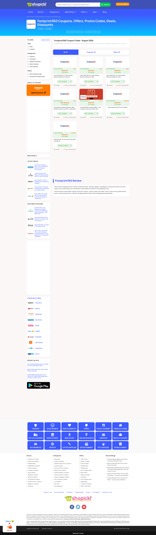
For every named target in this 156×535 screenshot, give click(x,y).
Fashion (41, 29)
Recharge (57, 459)
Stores (40, 12)
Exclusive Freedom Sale (37, 76)
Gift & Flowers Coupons (60, 479)
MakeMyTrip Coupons (34, 466)
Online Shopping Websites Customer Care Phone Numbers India (37, 364)
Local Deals (57, 481)
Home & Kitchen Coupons (61, 475)
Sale (94, 12)
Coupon (32, 49)
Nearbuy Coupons (33, 475)
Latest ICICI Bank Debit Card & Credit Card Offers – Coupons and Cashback (117, 474)
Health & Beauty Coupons (61, 472)
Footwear (48, 29)
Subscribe (79, 492)
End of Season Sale (36, 74)
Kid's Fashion (34, 66)
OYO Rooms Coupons (34, 479)
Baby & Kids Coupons (60, 470)
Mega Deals (84, 481)
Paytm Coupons (32, 468)
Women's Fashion (35, 61)
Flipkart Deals (31, 463)
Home (30, 12)
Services (56, 484)
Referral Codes (85, 461)
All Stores (30, 486)
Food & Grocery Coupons (61, 468)
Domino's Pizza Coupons (35, 481)
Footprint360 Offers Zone (92, 31)
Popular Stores (34, 298)
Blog (104, 12)
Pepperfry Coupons (33, 484)
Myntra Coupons (32, 477)
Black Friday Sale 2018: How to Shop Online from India (37, 370)
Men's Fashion (34, 64)
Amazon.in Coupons (33, 459)
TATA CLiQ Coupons (33, 461)
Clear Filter (45, 40)
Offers (83, 12)
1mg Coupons (31, 472)
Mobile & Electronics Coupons (62, 463)
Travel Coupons (58, 466)
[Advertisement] (91, 165)
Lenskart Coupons (33, 470)
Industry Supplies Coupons (61, 477)
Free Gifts (83, 477)
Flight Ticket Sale (85, 486)
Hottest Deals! (122, 4)
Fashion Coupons (59, 461)
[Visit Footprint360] (31, 24)
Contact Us (107, 492)
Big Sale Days (84, 466)
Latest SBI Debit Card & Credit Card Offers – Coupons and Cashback (117, 478)
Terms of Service (33, 528)
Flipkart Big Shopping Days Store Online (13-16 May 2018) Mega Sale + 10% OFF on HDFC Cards (37, 376)
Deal (31, 46)
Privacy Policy (47, 528)
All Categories (58, 486)
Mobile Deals (84, 468)
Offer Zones (84, 459)
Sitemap (96, 492)
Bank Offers (70, 12)
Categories (54, 12)
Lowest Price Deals (86, 484)
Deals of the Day (85, 475)
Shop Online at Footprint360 (75, 31)
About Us (48, 492)
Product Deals (85, 463)
